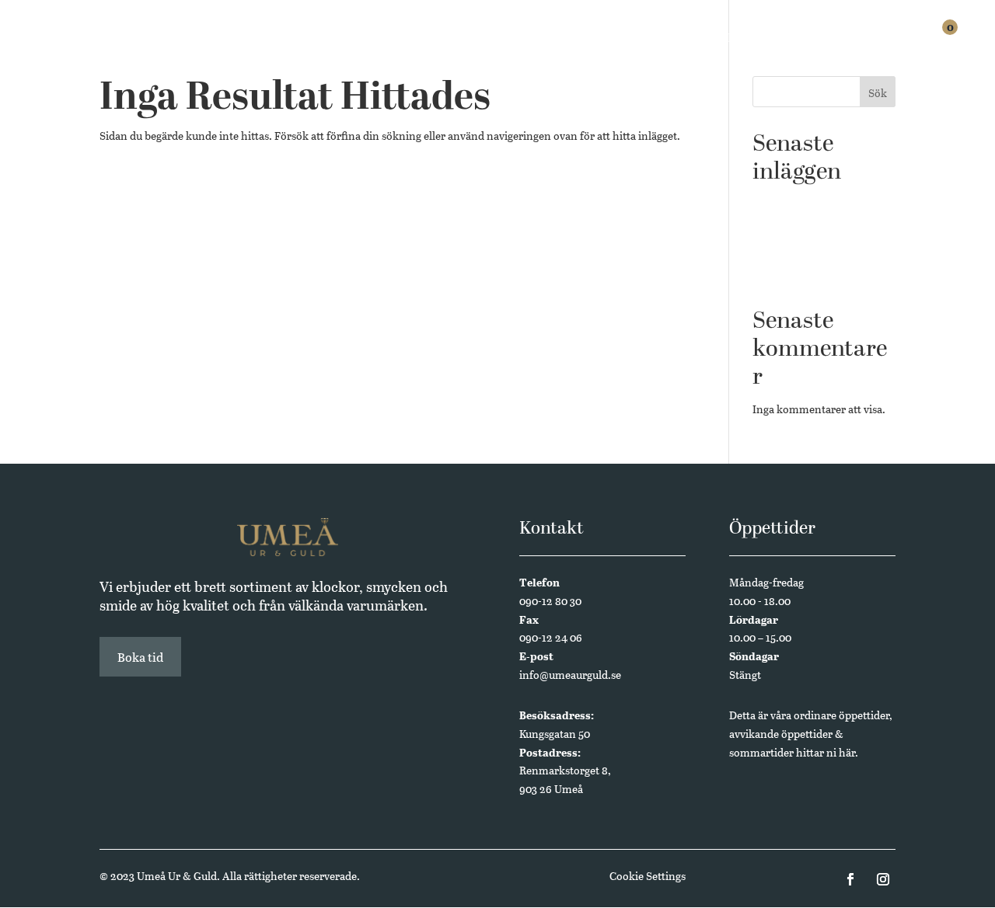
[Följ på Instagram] (883, 879)
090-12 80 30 (550, 601)
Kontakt (886, 40)
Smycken (592, 40)
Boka (727, 40)
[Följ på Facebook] (850, 879)
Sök (877, 93)
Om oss (821, 40)
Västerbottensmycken (806, 251)
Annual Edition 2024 (803, 274)
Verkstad (665, 40)
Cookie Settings (647, 876)
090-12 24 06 (550, 637)
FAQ (771, 40)
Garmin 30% (782, 227)
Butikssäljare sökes (798, 203)
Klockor (520, 40)
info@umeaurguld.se (570, 674)
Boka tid (140, 657)
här (847, 752)
